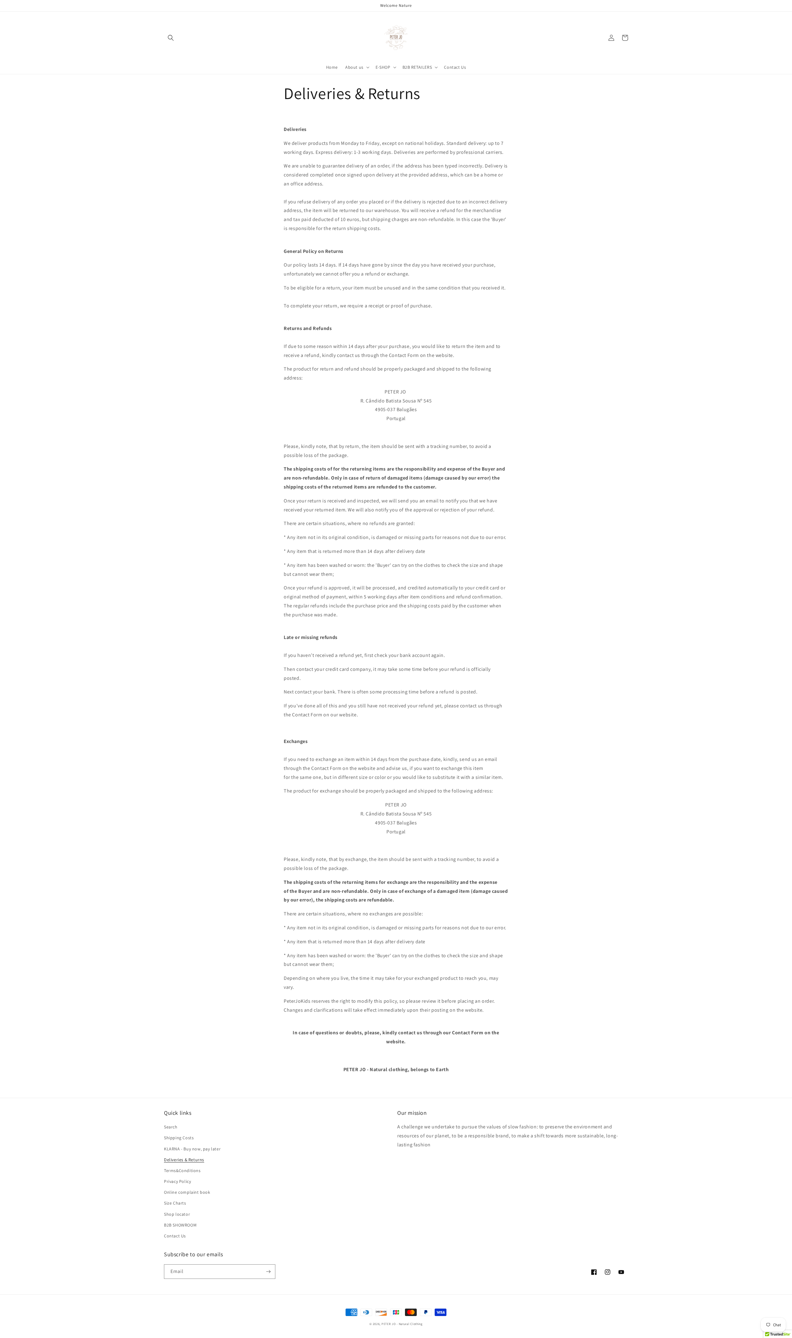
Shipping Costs (179, 1137)
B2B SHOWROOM (180, 1225)
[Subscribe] (268, 1271)
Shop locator (177, 1214)
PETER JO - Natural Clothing (402, 1324)
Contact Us (175, 1236)
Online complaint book (187, 1192)
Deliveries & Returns (184, 1159)
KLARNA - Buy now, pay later (192, 1149)
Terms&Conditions (182, 1170)
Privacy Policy (177, 1181)
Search (171, 1127)
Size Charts (175, 1203)
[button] (171, 38)
